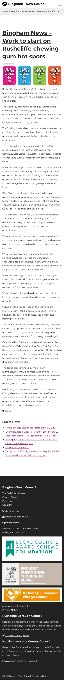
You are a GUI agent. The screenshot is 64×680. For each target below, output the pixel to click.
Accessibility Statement (15, 606)
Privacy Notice (10, 610)
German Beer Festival (17, 447)
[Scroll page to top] (58, 673)
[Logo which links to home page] (24, 4)
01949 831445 (12, 510)
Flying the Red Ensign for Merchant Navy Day (30, 427)
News (5, 11)
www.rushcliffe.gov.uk (17, 635)
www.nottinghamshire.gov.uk (21, 661)
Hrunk (45, 676)
